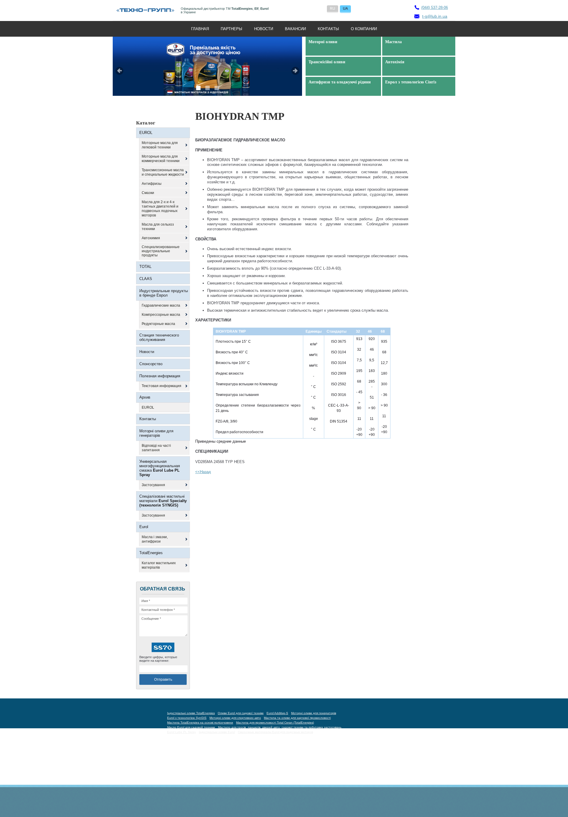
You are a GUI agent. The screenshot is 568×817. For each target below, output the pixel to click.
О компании (364, 29)
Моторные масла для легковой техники (160, 145)
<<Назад (203, 472)
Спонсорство (150, 364)
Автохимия (151, 238)
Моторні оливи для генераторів (156, 433)
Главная (200, 29)
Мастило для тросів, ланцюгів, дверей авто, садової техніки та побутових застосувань (279, 727)
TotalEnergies (151, 553)
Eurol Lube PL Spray (181, 732)
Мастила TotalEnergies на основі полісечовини (200, 722)
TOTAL (145, 266)
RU (332, 9)
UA (345, 9)
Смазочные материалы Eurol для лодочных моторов (275, 732)
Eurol (143, 527)
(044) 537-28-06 (434, 7)
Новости (263, 29)
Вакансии (295, 29)
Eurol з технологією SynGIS (186, 717)
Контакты (328, 29)
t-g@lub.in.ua (434, 16)
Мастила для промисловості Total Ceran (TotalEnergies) (275, 722)
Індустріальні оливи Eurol (217, 732)
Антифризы (152, 184)
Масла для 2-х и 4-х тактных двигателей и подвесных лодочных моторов (160, 208)
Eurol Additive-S (277, 713)
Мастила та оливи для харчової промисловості (297, 717)
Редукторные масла (158, 324)
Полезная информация (159, 376)
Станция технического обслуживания (159, 337)
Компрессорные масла (161, 315)
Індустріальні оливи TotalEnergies (191, 713)
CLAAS (145, 278)
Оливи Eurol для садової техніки (241, 713)
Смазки (148, 193)
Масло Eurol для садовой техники (191, 727)
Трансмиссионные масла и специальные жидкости (163, 172)
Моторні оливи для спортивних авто (235, 717)
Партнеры (231, 29)
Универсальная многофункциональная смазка (159, 468)
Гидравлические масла (161, 305)
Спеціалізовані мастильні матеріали (163, 500)
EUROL (145, 132)
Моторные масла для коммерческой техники (161, 158)
